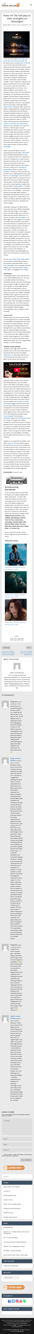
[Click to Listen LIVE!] (14, 1169)
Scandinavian (24, 25)
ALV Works (21, 1331)
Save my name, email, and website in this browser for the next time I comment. (17, 1155)
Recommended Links (9, 1195)
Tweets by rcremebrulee (10, 1266)
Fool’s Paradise (8, 416)
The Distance (22, 418)
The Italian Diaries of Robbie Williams (15, 1242)
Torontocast (23, 1322)
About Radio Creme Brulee (11, 1187)
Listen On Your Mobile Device (12, 1204)
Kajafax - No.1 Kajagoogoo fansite (14, 1246)
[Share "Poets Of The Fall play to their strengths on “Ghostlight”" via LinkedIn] (22, 639)
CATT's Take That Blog (10, 1237)
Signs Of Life (8, 107)
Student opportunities (10, 1217)
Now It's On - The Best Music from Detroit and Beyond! (16, 1232)
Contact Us (6, 1191)
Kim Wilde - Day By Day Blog (12, 1250)
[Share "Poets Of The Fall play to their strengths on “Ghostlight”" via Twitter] (15, 639)
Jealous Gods (18, 186)
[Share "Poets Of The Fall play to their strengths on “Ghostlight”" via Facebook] (12, 639)
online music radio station (21, 259)
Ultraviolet (25, 153)
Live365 (14, 1325)
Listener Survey (8, 1200)
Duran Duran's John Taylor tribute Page (15, 1255)
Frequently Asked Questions (11, 1208)
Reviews (14, 25)
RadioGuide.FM (8, 1227)
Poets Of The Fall (24, 63)
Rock (18, 25)
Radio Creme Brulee (17, 673)
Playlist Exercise (8, 1213)
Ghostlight (7, 146)
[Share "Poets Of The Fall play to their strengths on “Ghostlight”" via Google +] (18, 639)
